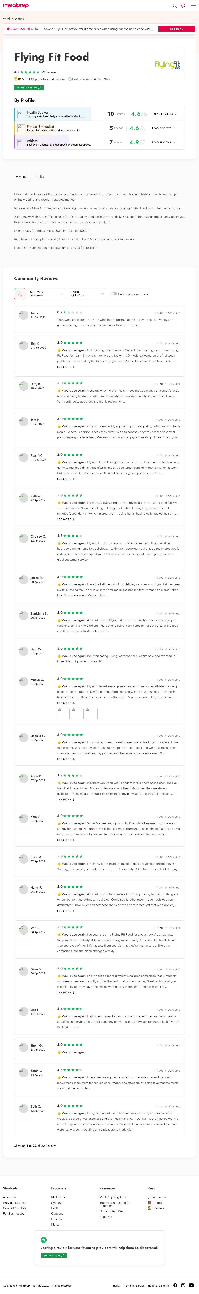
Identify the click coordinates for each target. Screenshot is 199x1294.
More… (55, 1224)
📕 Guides (155, 1203)
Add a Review (52, 1255)
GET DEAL (176, 29)
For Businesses (13, 1214)
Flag (160, 313)
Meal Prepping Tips (113, 1197)
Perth (55, 1208)
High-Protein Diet (112, 1211)
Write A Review (27, 87)
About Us (9, 1197)
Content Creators (14, 1208)
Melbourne (58, 1197)
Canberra (57, 1214)
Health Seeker (38, 112)
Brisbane (57, 1219)
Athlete (32, 141)
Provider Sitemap (14, 1203)
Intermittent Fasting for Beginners (115, 1204)
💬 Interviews (157, 1197)
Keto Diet (106, 1217)
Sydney (56, 1203)
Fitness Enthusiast (40, 126)
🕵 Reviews (156, 1208)
